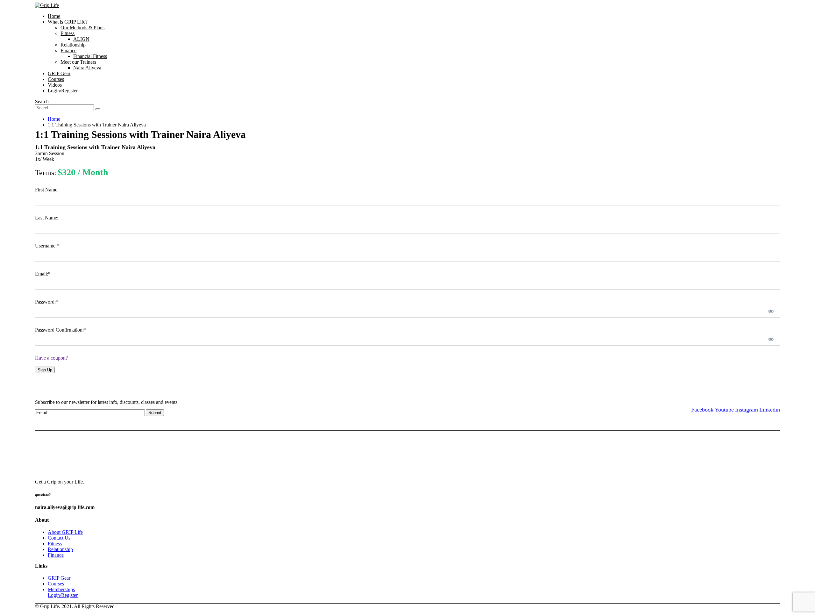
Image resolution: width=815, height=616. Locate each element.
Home (54, 16)
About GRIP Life (65, 532)
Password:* (46, 301)
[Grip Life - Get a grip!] (47, 5)
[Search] (97, 109)
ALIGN (81, 39)
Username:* (47, 245)
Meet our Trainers (78, 62)
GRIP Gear (59, 73)
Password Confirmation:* (60, 330)
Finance (68, 50)
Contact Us (59, 538)
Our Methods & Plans (82, 27)
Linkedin (769, 409)
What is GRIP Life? (68, 22)
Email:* (43, 273)
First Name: (47, 189)
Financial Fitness (90, 56)
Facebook (702, 409)
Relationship (73, 44)
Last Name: (46, 217)
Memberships (61, 589)
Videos (55, 85)
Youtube (724, 409)
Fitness (67, 33)
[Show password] (771, 311)
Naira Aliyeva (87, 67)
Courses (56, 79)
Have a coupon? (51, 358)
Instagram (746, 409)
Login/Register (63, 90)
